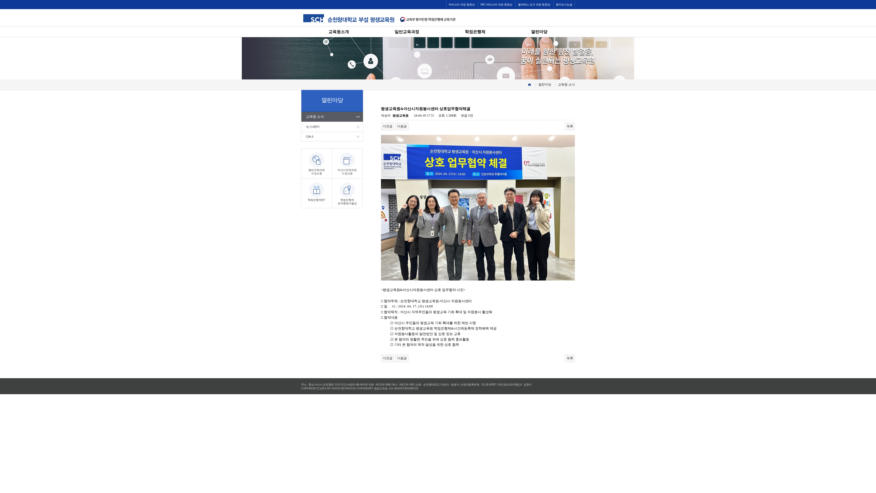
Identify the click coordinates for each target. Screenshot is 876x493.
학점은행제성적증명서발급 (347, 201)
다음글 (402, 126)
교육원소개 (338, 31)
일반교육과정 (407, 31)
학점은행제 (475, 31)
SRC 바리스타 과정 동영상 (496, 4)
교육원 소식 (315, 116)
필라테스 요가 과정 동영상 (534, 4)
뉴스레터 (313, 126)
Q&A (310, 136)
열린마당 (539, 31)
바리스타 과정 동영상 (462, 4)
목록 (570, 126)
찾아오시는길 (564, 4)
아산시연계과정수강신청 (347, 171)
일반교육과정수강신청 (316, 171)
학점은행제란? (316, 200)
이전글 (387, 126)
